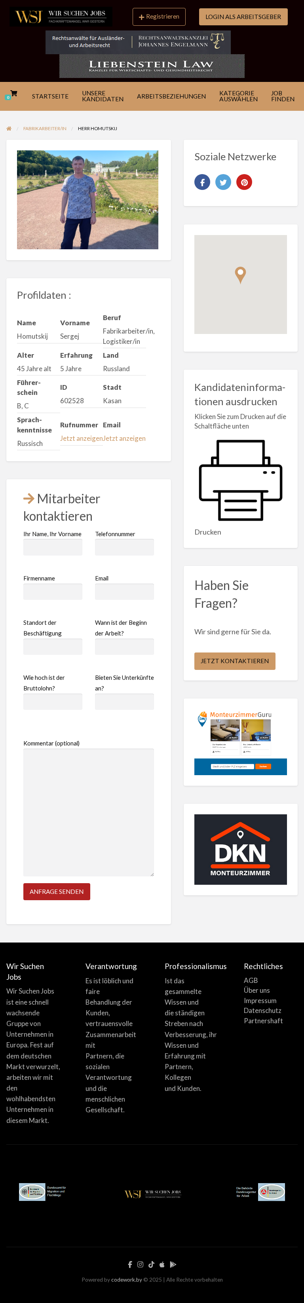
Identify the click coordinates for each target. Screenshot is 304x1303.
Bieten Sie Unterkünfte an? (124, 683)
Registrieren (162, 16)
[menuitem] (159, 17)
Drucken (207, 531)
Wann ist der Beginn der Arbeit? (121, 628)
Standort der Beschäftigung (42, 628)
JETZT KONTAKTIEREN (235, 660)
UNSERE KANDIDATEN (103, 96)
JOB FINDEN (282, 96)
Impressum (260, 1000)
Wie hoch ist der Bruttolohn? (44, 683)
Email (101, 578)
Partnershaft (263, 1020)
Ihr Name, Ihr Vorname (52, 533)
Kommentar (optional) (51, 743)
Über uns (257, 990)
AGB (251, 980)
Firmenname (39, 578)
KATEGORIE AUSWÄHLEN (238, 96)
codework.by (126, 1279)
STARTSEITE (50, 96)
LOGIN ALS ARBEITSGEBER (243, 16)
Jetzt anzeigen (81, 438)
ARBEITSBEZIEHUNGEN (171, 96)
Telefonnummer (115, 533)
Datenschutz (262, 1010)
